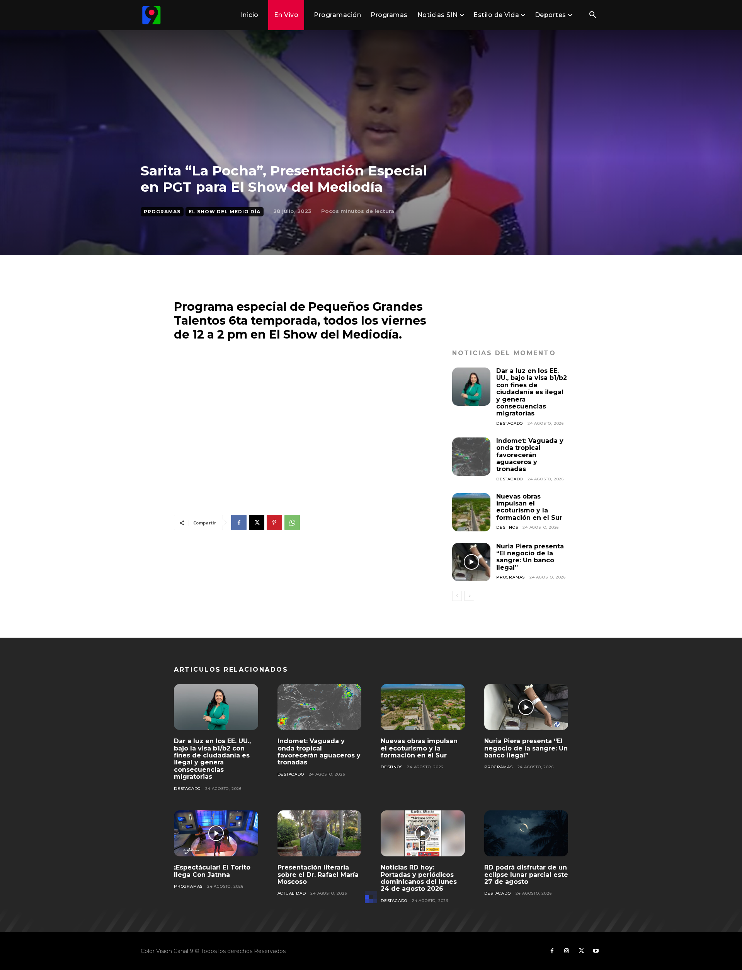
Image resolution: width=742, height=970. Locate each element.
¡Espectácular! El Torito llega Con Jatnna (212, 871)
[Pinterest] (274, 522)
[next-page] (469, 596)
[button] (592, 15)
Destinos (507, 527)
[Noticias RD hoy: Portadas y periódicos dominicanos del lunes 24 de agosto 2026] (423, 833)
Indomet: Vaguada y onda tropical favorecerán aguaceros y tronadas (529, 455)
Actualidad (291, 893)
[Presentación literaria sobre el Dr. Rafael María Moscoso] (319, 833)
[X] (256, 522)
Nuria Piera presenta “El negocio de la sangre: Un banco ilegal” (530, 557)
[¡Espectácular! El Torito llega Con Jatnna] (216, 833)
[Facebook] (239, 522)
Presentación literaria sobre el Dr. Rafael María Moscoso (318, 874)
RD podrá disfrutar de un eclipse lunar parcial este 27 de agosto (526, 874)
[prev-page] (457, 596)
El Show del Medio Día (224, 211)
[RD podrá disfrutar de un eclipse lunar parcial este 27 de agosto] (526, 833)
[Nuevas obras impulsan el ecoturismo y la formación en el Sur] (471, 512)
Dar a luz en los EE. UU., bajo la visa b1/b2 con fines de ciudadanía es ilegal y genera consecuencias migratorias (531, 392)
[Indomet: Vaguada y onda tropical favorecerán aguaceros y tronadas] (471, 456)
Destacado (509, 423)
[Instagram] (566, 951)
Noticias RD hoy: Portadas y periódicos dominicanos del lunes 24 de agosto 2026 (419, 878)
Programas (162, 211)
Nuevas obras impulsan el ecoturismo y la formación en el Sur (529, 507)
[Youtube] (596, 951)
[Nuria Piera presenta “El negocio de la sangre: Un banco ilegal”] (471, 562)
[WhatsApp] (292, 522)
